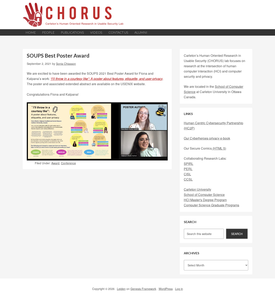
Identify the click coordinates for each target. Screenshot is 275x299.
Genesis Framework (143, 289)
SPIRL (188, 163)
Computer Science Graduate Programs (211, 205)
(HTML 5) (219, 148)
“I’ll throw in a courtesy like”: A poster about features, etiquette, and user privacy (107, 78)
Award (55, 163)
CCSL (188, 179)
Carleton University (197, 189)
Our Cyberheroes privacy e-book (207, 138)
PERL (188, 169)
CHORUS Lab (137, 14)
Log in (179, 289)
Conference (68, 163)
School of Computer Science (204, 194)
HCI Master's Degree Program (205, 200)
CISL (187, 174)
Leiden (121, 289)
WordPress (166, 289)
